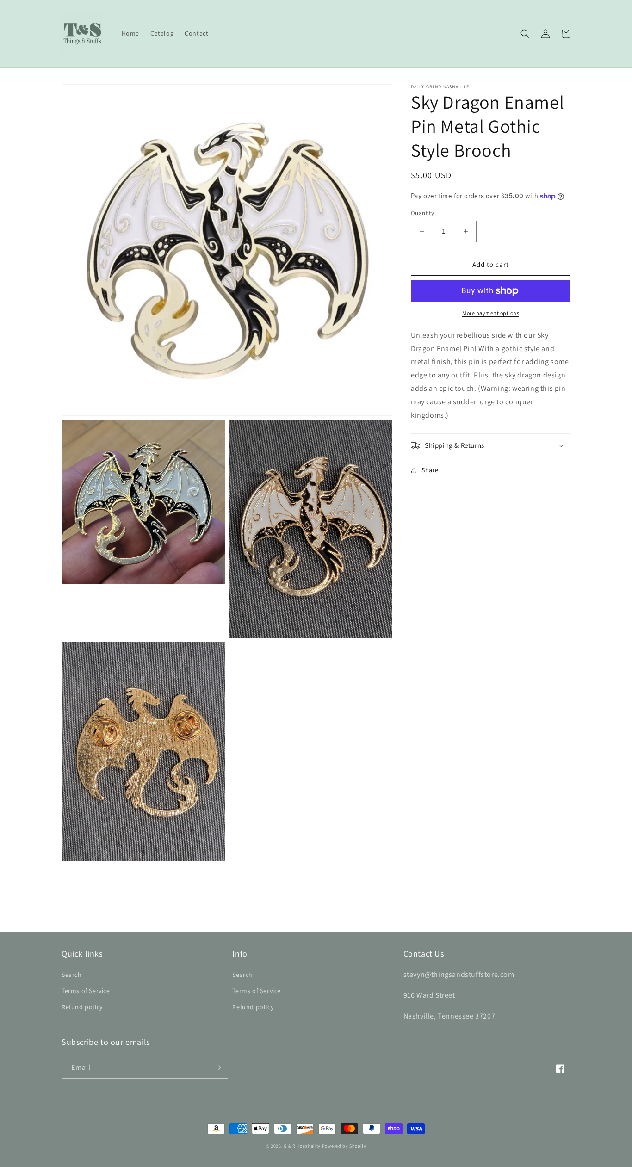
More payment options (490, 312)
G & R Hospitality (302, 1146)
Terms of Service (86, 991)
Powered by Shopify (344, 1146)
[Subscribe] (217, 1068)
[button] (525, 34)
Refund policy (82, 1007)
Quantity (422, 213)
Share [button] (430, 470)
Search (72, 974)
